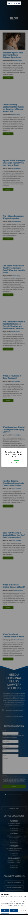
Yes (16, 462)
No (11, 462)
